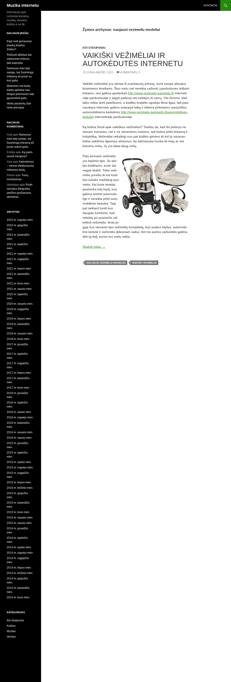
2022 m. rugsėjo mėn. (20, 219)
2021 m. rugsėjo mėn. (20, 253)
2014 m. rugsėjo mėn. (20, 552)
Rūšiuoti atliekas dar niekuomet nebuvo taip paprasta (19, 59)
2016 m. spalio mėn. (19, 412)
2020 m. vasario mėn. (20, 303)
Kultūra (11, 625)
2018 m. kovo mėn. (18, 339)
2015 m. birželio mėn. (20, 487)
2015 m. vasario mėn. (20, 517)
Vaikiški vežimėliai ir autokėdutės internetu (133, 59)
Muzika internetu (23, 5)
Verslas (11, 636)
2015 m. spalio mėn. (19, 462)
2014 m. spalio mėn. (19, 547)
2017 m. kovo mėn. (18, 387)
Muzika (11, 631)
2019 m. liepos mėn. (19, 318)
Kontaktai (210, 5)
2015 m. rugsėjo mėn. (20, 467)
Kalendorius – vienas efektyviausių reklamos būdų (20, 165)
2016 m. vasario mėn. (20, 432)
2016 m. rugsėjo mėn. (20, 417)
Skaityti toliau (94, 247)
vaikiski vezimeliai (144, 262)
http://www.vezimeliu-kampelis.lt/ (151, 93)
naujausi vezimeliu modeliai (106, 262)
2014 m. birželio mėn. (20, 573)
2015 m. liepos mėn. (19, 482)
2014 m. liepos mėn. (19, 567)
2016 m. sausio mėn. (19, 437)
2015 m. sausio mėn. (19, 523)
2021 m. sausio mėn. (19, 288)
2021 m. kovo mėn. (18, 283)
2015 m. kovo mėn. (18, 512)
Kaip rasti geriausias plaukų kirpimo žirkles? (19, 45)
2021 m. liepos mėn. (19, 268)
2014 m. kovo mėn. (18, 597)
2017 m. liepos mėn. (19, 372)
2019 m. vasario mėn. (20, 333)
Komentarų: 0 (130, 72)
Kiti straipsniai (94, 47)
